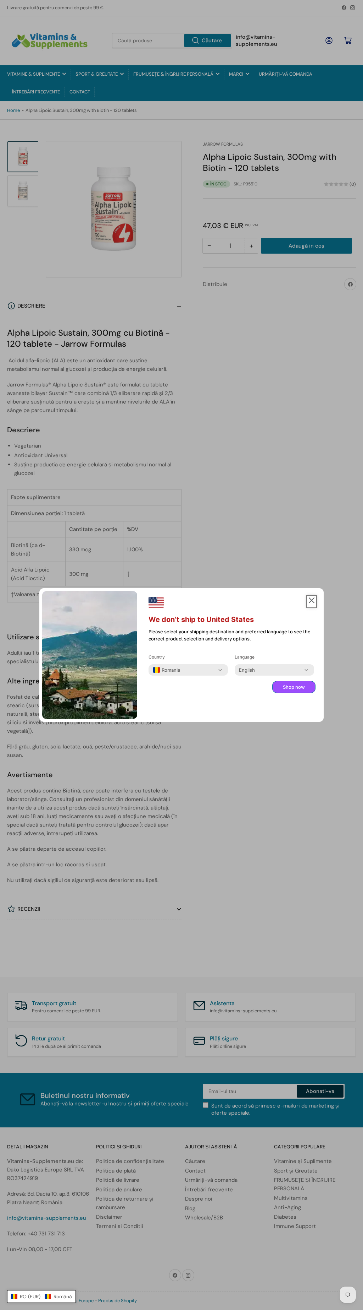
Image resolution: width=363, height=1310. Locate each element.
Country (157, 657)
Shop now (294, 687)
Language (245, 657)
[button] (41, 1296)
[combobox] (166, 669)
